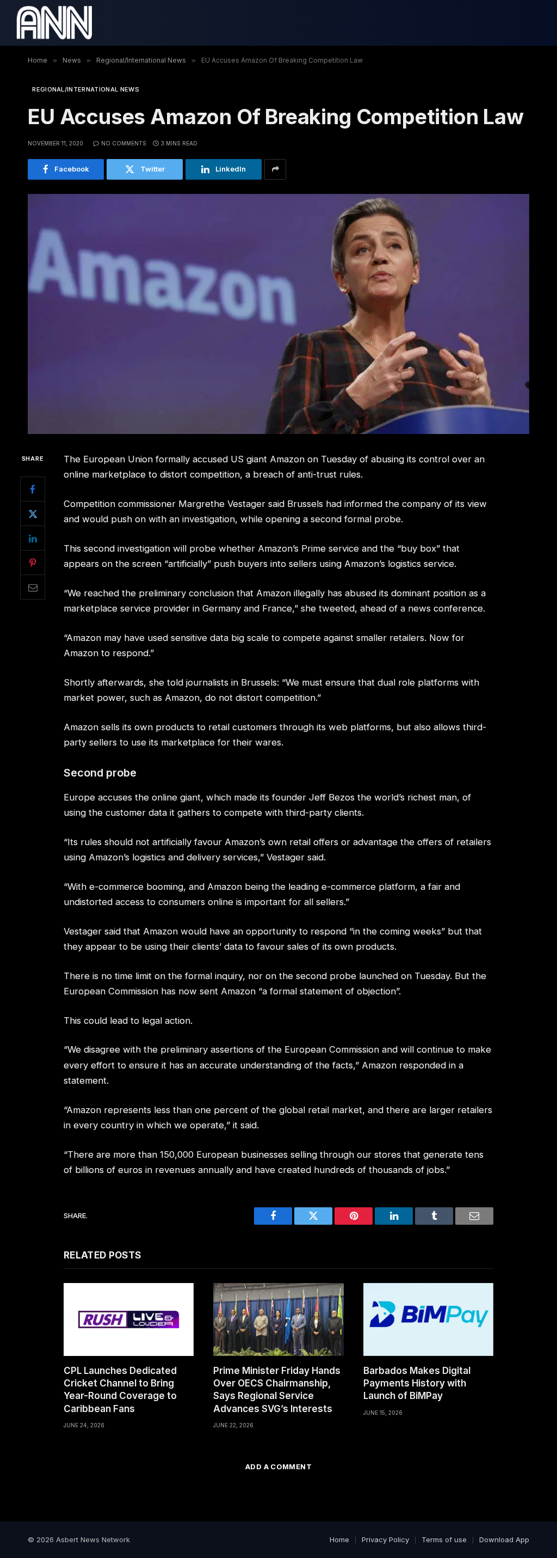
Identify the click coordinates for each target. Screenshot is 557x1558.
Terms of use (444, 1539)
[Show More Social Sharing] (275, 169)
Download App (504, 1539)
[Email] (32, 587)
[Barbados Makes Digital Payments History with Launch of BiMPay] (428, 1320)
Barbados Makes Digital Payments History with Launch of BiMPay (417, 1383)
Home (339, 1539)
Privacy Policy (385, 1539)
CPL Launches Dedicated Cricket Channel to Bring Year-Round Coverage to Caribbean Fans (120, 1389)
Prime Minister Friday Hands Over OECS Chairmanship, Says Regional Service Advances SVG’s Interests (277, 1389)
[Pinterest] (32, 562)
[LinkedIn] (32, 538)
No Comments (123, 143)
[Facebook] (32, 489)
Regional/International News (85, 89)
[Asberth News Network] (54, 23)
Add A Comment (278, 1466)
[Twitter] (32, 513)
